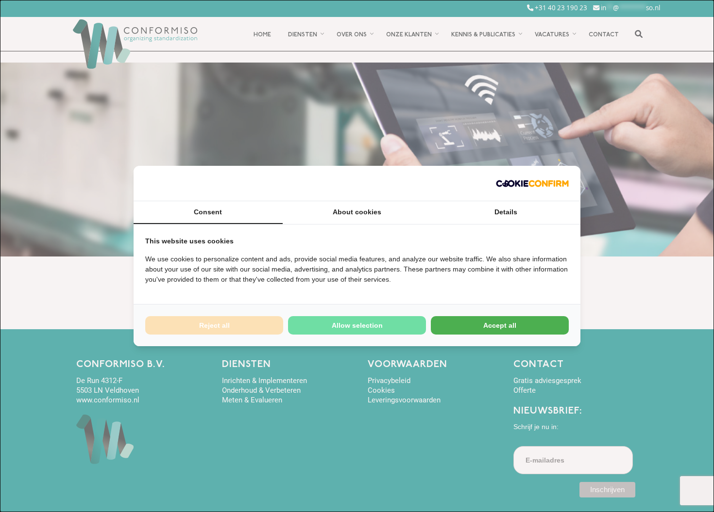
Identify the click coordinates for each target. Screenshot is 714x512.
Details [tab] (505, 212)
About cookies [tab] (357, 212)
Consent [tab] (208, 212)
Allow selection (357, 325)
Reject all (214, 325)
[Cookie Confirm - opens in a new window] (532, 183)
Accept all (499, 325)
